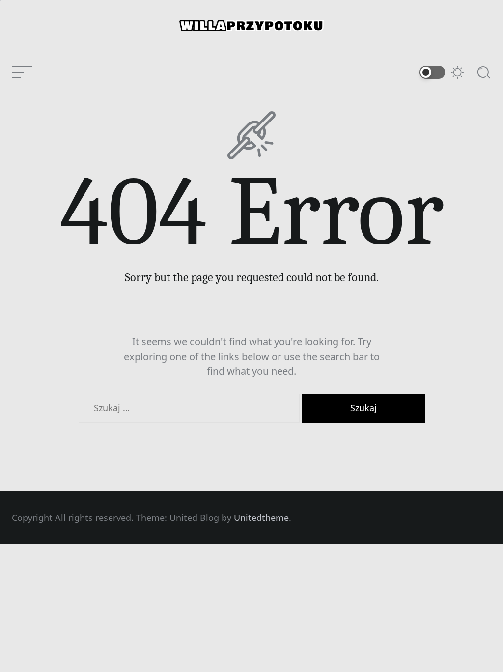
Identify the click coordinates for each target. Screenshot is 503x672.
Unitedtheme (261, 517)
